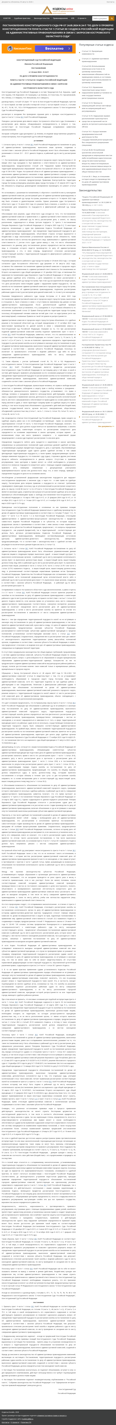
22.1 (68, 634)
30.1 (22, 117)
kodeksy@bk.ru (27, 1419)
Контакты (110, 2)
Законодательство (42, 18)
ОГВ (72, 18)
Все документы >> (106, 426)
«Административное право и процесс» (52, 1415)
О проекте (82, 18)
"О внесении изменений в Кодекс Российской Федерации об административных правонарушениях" (97, 278)
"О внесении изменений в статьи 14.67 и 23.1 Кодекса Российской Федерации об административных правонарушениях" (97, 334)
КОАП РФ (7, 18)
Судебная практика (22, 18)
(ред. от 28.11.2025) (97, 201)
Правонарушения (60, 18)
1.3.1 (36, 1099)
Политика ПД (26, 1422)
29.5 (17, 829)
